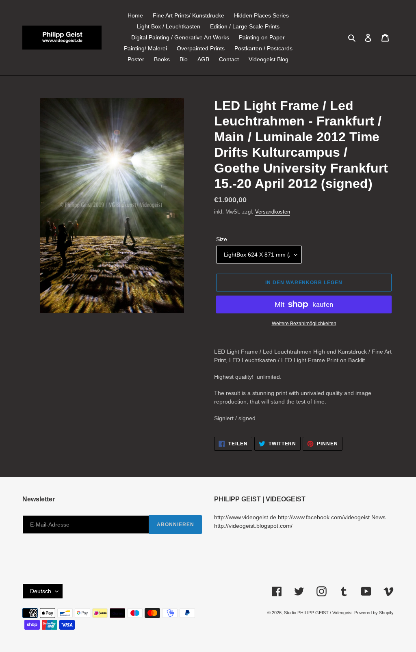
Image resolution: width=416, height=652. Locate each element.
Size (221, 239)
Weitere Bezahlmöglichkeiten (304, 323)
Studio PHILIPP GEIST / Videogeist (318, 612)
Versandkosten (272, 212)
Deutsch (40, 591)
